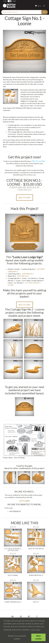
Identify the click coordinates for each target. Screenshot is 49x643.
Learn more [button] (35, 630)
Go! (44, 12)
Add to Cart (24, 197)
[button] (37, 6)
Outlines (24, 501)
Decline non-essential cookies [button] (17, 637)
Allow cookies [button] (38, 637)
